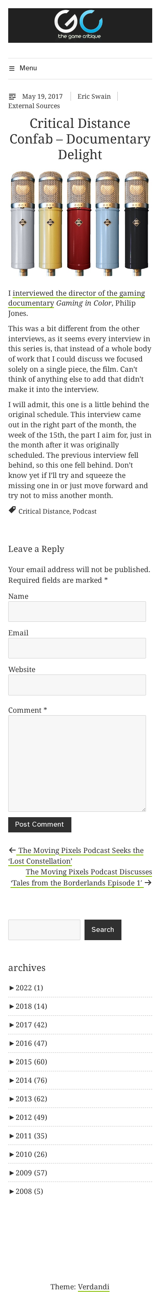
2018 (31, 1006)
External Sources (34, 105)
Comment (27, 710)
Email (18, 632)
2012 (31, 1117)
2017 (31, 1024)
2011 (31, 1135)
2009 (31, 1172)
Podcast (85, 511)
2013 (31, 1098)
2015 (31, 1061)
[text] (14, 96)
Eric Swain (94, 96)
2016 (31, 1043)
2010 (31, 1154)
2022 (29, 987)
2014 (31, 1080)
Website (21, 669)
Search (102, 930)
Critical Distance (43, 511)
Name (18, 596)
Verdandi (94, 1286)
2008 (29, 1191)
